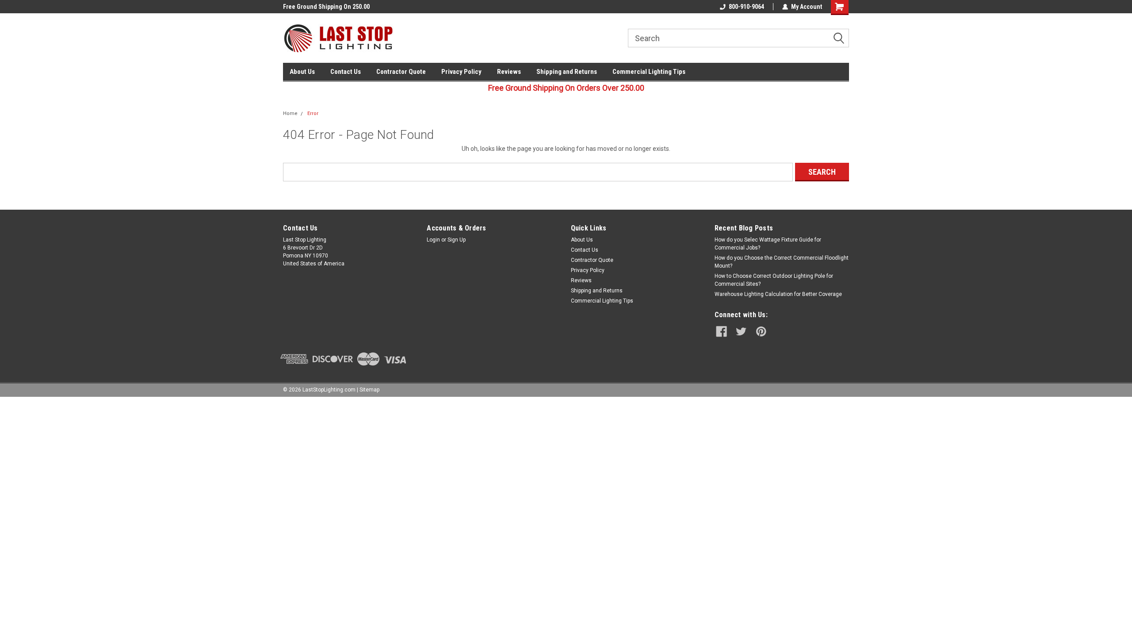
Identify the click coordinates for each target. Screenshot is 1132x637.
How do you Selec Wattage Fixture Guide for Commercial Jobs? (768, 244)
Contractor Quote (401, 72)
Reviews (509, 72)
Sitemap (369, 390)
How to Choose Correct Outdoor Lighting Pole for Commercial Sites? (774, 280)
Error (312, 113)
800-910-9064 (746, 6)
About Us (302, 72)
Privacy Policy (461, 72)
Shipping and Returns (566, 72)
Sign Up (456, 240)
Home (290, 113)
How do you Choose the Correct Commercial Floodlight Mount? (782, 262)
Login (433, 240)
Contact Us (345, 72)
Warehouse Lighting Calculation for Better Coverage (778, 294)
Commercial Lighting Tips (648, 72)
